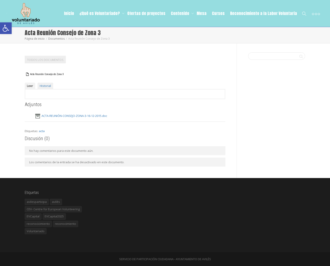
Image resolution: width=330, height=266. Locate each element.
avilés (56, 202)
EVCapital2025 (54, 216)
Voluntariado (35, 231)
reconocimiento (65, 224)
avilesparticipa (37, 202)
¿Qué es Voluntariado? (100, 13)
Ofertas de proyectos (146, 13)
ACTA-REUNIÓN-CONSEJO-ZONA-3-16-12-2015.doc (74, 116)
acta (42, 131)
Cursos (218, 13)
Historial (45, 86)
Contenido (180, 13)
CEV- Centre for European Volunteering (53, 209)
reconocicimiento (38, 224)
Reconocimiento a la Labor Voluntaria (263, 13)
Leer (30, 86)
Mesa (202, 13)
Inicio (69, 13)
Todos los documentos (45, 60)
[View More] (316, 13)
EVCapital (33, 216)
